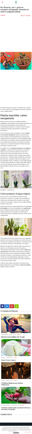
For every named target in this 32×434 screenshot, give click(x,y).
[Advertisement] (16, 35)
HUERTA (2, 15)
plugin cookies (28, 432)
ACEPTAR (16, 432)
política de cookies (16, 430)
